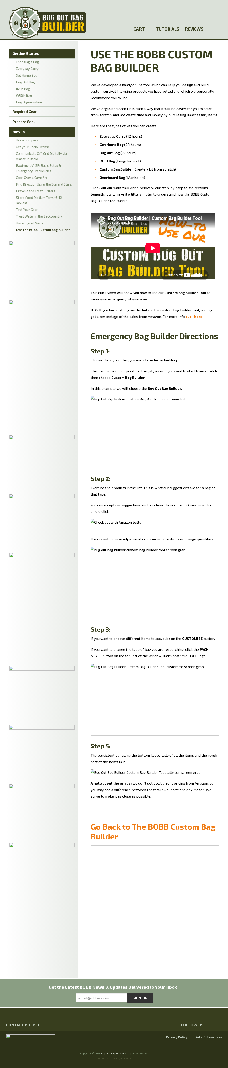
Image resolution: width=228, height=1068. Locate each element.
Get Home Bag (26, 75)
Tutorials (167, 28)
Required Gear (25, 111)
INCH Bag (23, 89)
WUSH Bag (24, 95)
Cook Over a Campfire (32, 178)
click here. (194, 316)
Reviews (194, 28)
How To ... (20, 131)
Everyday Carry (27, 69)
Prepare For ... (25, 121)
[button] (218, 7)
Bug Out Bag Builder (112, 1053)
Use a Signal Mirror (30, 223)
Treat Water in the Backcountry (39, 216)
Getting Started (26, 53)
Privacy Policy (176, 1037)
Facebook (199, 7)
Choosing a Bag (27, 62)
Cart (139, 28)
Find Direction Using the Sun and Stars (44, 184)
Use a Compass (27, 140)
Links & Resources (208, 1037)
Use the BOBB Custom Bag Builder (43, 230)
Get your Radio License (33, 147)
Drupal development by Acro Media (114, 1058)
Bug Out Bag (25, 82)
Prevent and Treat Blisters (35, 191)
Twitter (207, 7)
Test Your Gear (27, 210)
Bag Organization (29, 102)
